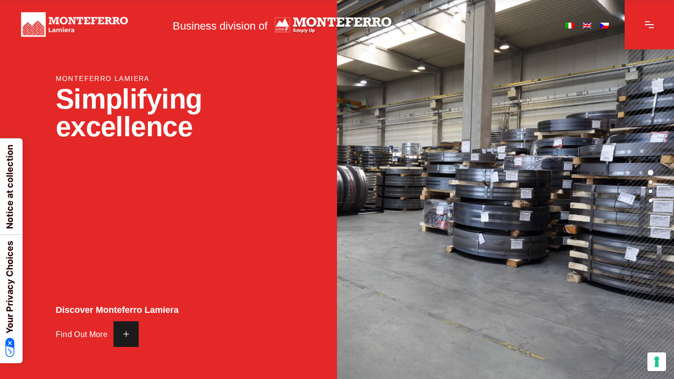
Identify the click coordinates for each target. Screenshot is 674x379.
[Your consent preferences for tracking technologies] (656, 361)
